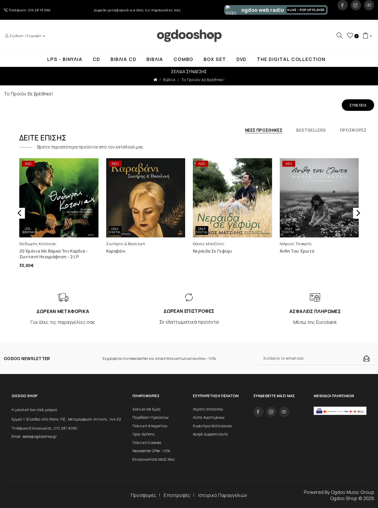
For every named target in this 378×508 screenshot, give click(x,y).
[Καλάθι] (40, 232)
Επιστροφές (177, 495)
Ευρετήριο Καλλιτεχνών (212, 425)
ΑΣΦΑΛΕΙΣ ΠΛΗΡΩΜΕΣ (315, 311)
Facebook (342, 5)
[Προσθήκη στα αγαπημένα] (77, 232)
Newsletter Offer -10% (151, 450)
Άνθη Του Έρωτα (297, 251)
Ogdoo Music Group (352, 492)
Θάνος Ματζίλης (208, 243)
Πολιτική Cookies (146, 442)
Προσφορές (144, 495)
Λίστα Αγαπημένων (209, 417)
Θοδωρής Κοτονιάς (38, 243)
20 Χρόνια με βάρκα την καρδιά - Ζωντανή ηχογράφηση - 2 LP (53, 254)
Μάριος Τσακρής (296, 243)
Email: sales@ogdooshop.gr (34, 436)
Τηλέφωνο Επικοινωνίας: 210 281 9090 (45, 428)
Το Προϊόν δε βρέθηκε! (203, 79)
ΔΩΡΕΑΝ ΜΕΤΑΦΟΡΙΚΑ (63, 311)
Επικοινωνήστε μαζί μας (153, 459)
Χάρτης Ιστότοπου (208, 409)
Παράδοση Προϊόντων (150, 417)
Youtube (369, 5)
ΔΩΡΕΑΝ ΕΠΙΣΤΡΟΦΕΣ (189, 311)
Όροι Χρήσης (143, 434)
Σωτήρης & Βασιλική (125, 243)
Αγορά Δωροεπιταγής (210, 434)
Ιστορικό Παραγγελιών (222, 495)
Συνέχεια (357, 105)
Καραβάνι (116, 251)
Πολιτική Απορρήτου (149, 425)
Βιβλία (169, 79)
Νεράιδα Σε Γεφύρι (212, 251)
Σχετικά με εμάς (146, 409)
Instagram (356, 5)
